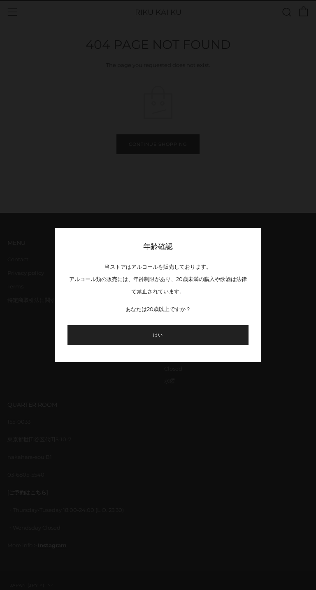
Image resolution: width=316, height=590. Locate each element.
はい (158, 335)
